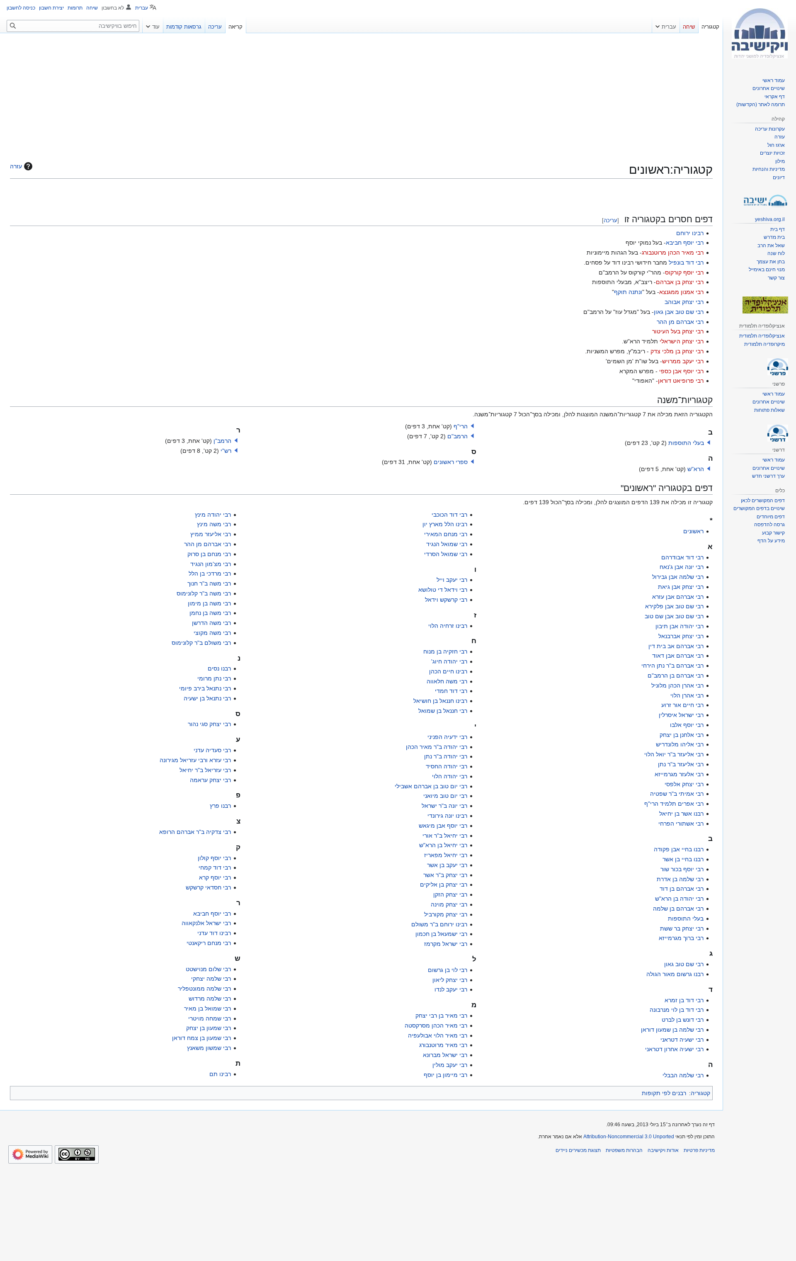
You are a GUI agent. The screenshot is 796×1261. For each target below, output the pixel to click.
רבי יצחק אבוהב (684, 302)
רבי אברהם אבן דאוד (678, 655)
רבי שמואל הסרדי (445, 554)
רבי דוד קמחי (215, 867)
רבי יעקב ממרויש (683, 361)
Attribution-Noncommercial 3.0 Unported (628, 1137)
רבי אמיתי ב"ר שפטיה (677, 793)
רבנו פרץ (220, 805)
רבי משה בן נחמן (210, 613)
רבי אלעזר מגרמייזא (679, 774)
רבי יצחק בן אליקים (443, 884)
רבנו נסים (219, 668)
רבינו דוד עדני (214, 933)
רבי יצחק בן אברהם (680, 282)
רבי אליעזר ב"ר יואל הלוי (674, 754)
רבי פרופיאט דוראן (681, 380)
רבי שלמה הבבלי (683, 1075)
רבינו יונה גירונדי (447, 815)
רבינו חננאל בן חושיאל (440, 700)
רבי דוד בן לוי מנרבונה (677, 1009)
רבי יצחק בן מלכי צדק (677, 351)
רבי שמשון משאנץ (209, 1048)
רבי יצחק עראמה (210, 780)
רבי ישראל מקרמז (445, 943)
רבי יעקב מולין (449, 1065)
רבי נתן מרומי (214, 678)
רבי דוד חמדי (451, 691)
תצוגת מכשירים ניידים (578, 1150)
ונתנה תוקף (628, 292)
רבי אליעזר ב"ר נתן (681, 764)
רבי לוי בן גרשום (447, 970)
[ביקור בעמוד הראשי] (759, 33)
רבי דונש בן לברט (683, 1019)
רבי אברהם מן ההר (680, 321)
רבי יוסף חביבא (685, 242)
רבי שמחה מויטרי (209, 1018)
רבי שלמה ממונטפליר (204, 988)
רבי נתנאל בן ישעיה (207, 698)
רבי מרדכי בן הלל (210, 573)
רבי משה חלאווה (447, 681)
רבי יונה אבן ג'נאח (682, 567)
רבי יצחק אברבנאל (681, 636)
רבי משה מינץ (214, 524)
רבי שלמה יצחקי (211, 978)
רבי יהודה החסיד (446, 766)
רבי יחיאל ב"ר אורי (444, 835)
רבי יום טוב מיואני (445, 795)
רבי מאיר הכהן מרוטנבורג (673, 252)
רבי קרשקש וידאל (446, 599)
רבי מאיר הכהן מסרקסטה (436, 1025)
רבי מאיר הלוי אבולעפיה (437, 1035)
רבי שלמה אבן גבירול (678, 576)
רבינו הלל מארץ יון (444, 524)
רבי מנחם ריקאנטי (209, 943)
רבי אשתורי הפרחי (681, 823)
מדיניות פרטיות (699, 1150)
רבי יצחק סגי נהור (209, 724)
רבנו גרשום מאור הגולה (675, 974)
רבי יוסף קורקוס (684, 272)
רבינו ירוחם (690, 233)
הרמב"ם (457, 436)
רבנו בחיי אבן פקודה (679, 849)
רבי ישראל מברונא (445, 1055)
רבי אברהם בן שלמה (678, 908)
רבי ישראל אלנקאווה (206, 923)
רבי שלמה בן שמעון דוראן (672, 1029)
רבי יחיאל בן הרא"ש (443, 845)
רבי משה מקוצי (212, 632)
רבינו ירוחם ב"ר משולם (439, 924)
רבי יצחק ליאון (449, 980)
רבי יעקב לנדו (450, 989)
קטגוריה (700, 1093)
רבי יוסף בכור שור (682, 869)
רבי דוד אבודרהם (682, 557)
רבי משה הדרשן (211, 623)
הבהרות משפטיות (624, 1150)
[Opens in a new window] (30, 1154)
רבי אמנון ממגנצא (681, 292)
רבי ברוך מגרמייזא (681, 938)
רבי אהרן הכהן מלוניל (677, 685)
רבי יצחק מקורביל (445, 914)
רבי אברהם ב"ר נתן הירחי (672, 665)
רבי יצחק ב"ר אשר (445, 875)
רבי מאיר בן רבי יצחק (441, 1015)
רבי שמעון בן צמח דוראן (201, 1038)
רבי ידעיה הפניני (447, 737)
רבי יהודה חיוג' (449, 661)
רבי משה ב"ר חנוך (209, 583)
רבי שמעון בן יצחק (208, 1028)
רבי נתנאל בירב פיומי (205, 688)
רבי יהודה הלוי (449, 776)
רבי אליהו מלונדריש (680, 744)
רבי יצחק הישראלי (682, 341)
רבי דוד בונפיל (686, 262)
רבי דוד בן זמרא (684, 1000)
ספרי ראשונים (451, 462)
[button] (708, 442)
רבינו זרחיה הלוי (447, 625)
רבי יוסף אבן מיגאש (443, 825)
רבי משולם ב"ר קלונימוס (201, 642)
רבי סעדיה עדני (212, 750)
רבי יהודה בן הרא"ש (679, 898)
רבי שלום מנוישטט (208, 969)
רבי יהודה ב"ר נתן (445, 756)
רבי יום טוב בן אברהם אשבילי (431, 786)
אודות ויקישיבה (663, 1150)
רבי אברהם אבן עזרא (678, 596)
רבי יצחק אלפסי (684, 784)
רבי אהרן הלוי (687, 695)
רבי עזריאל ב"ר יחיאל (205, 770)
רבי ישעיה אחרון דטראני (674, 1049)
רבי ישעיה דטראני (682, 1039)
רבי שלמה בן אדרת (680, 879)
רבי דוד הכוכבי (449, 514)
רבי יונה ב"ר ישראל (444, 805)
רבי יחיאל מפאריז (445, 855)
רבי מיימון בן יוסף (445, 1074)
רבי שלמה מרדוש (210, 998)
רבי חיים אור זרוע (682, 705)
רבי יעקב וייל (452, 579)
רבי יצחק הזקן (450, 894)
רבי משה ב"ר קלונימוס (204, 593)
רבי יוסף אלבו (687, 725)
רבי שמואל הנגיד (446, 544)
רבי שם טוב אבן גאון (679, 312)
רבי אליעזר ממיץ (210, 534)
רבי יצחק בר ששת (682, 928)
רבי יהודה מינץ (213, 514)
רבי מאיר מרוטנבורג (443, 1045)
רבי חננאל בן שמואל (442, 710)
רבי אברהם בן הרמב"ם (676, 675)
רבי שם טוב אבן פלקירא (674, 606)
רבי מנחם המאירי (445, 534)
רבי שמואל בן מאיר (207, 1008)
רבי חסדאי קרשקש (208, 887)
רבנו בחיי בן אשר (683, 859)
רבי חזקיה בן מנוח (445, 651)
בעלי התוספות (686, 443)
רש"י (226, 450)
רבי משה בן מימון (209, 603)
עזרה (16, 166)
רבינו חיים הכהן (448, 671)
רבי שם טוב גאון (684, 964)
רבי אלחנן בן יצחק (682, 734)
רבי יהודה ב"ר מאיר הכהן (436, 746)
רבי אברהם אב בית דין (676, 646)
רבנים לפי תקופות (664, 1093)
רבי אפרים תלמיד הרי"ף (674, 803)
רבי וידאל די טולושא (442, 589)
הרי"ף (461, 426)
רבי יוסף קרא (215, 877)
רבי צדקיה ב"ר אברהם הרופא (195, 832)
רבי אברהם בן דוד (682, 888)
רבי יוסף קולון (214, 858)
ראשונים (693, 531)
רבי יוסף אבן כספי (681, 371)
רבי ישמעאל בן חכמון (441, 934)
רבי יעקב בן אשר (447, 865)
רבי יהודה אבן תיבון (679, 626)
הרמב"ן (222, 440)
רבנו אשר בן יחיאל (681, 813)
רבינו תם (220, 1074)
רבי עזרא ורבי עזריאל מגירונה (195, 760)
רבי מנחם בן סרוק (209, 554)
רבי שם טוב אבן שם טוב (674, 616)
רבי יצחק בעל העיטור (678, 331)
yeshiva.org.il (770, 219)
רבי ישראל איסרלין (681, 715)
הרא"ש (695, 469)
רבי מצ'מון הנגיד (210, 564)
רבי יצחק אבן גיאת (681, 586)
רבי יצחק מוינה (449, 904)
